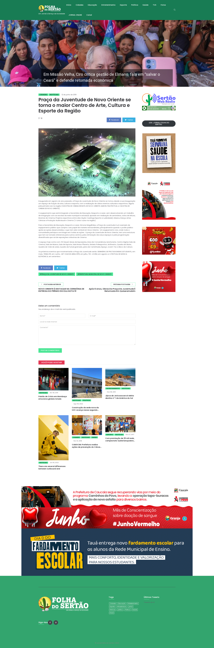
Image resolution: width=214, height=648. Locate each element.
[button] (107, 53)
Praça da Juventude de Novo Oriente (57, 274)
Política (134, 5)
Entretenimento (108, 5)
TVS (154, 5)
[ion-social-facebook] (50, 622)
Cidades (79, 5)
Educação (92, 5)
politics (120, 610)
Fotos (163, 5)
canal (89, 15)
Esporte (123, 5)
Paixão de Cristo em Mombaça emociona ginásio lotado (52, 397)
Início (68, 5)
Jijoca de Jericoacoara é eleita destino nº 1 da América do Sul (119, 396)
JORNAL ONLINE (75, 15)
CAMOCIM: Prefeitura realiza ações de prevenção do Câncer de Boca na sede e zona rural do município (86, 448)
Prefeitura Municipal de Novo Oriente (95, 274)
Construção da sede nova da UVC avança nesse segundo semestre (85, 410)
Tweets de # (149, 602)
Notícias (54, 95)
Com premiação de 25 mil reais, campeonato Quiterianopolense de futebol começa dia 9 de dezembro (120, 442)
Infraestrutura (121, 607)
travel (112, 613)
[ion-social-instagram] (56, 622)
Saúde (145, 5)
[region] (107, 53)
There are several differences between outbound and (52, 467)
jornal (131, 607)
